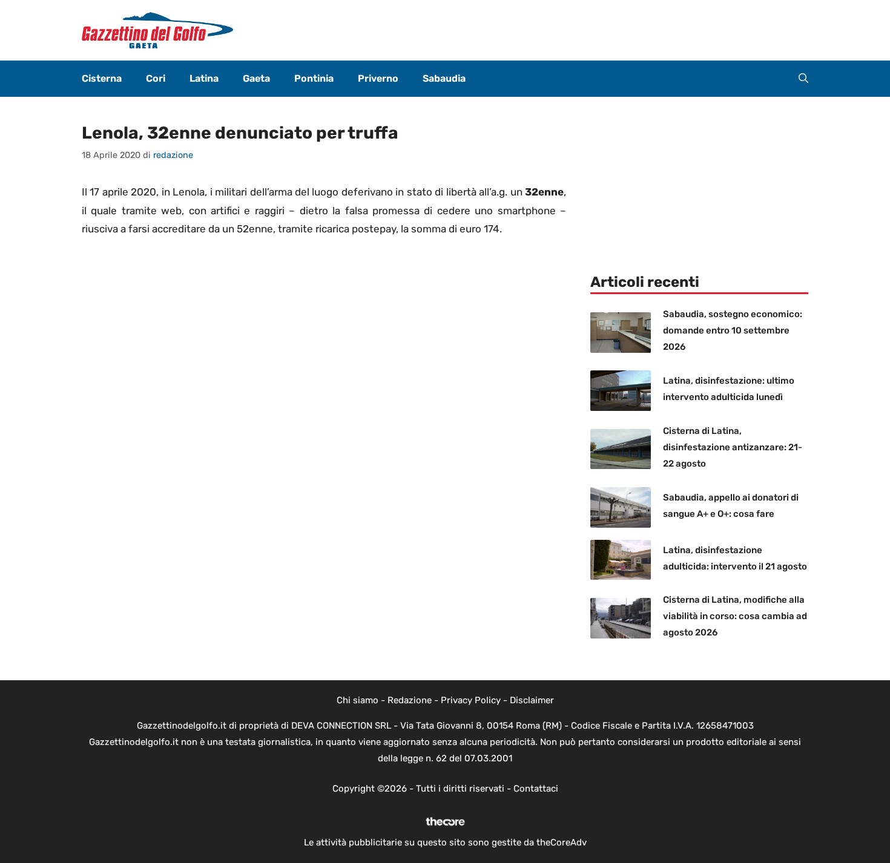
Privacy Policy (471, 700)
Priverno (378, 78)
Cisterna (102, 78)
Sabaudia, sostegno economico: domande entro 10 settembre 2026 (732, 330)
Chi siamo (357, 700)
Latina (204, 78)
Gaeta (256, 78)
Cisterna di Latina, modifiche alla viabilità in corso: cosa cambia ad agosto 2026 (735, 616)
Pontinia (314, 78)
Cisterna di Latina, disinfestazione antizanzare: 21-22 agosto (732, 447)
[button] (803, 79)
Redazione (409, 700)
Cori (155, 78)
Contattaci (535, 788)
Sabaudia (444, 78)
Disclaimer (532, 700)
